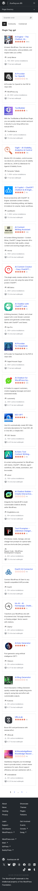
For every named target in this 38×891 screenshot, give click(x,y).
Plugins (22, 811)
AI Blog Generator (23, 677)
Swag (23, 832)
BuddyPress (8, 850)
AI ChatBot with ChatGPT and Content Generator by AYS (23, 305)
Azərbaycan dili (13, 859)
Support (5, 825)
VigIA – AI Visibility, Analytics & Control (23, 149)
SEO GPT (19, 415)
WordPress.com (9, 839)
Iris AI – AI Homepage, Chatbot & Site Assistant (24, 604)
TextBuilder (20, 108)
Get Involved (25, 821)
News (4, 807)
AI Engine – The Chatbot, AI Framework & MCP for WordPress (23, 38)
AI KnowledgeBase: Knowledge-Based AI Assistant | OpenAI (24, 752)
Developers (6, 829)
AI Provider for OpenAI (20, 75)
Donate (24, 829)
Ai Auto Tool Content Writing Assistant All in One (23, 453)
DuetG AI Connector (24, 569)
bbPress (6, 846)
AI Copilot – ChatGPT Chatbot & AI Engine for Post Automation (24, 188)
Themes (23, 807)
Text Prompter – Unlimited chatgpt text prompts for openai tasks (23, 529)
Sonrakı (26, 792)
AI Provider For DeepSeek (21, 344)
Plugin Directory (7, 9)
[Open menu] (34, 3)
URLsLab (19, 717)
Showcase (24, 804)
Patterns (23, 815)
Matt (5, 843)
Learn (4, 821)
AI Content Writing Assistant (22, 228)
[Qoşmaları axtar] (31, 18)
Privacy (5, 815)
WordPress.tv (8, 832)
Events (22, 825)
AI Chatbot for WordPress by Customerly (21, 379)
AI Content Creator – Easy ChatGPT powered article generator (23, 268)
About (4, 804)
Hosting (5, 811)
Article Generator (23, 643)
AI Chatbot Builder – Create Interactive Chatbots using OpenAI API (24, 492)
